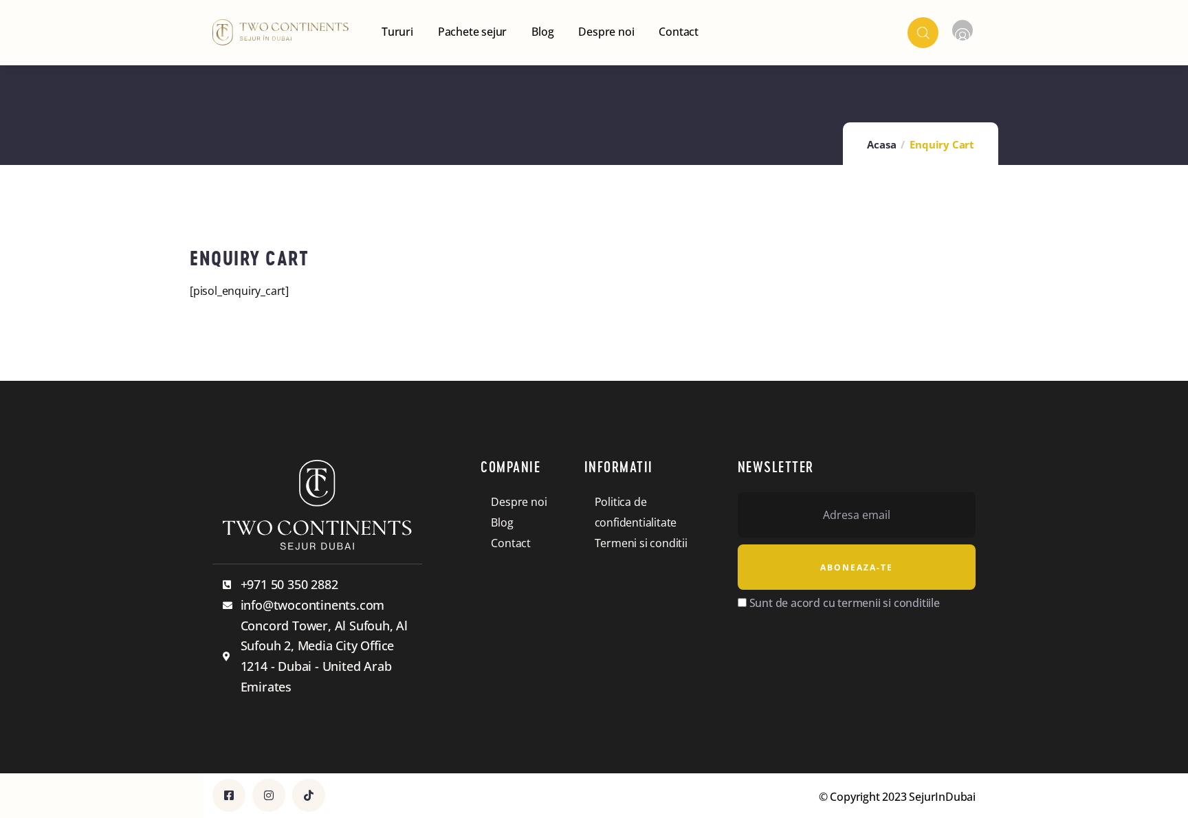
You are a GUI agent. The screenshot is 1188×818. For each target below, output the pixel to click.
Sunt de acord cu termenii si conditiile (844, 602)
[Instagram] (268, 795)
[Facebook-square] (228, 795)
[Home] (280, 32)
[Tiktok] (308, 795)
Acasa (881, 144)
